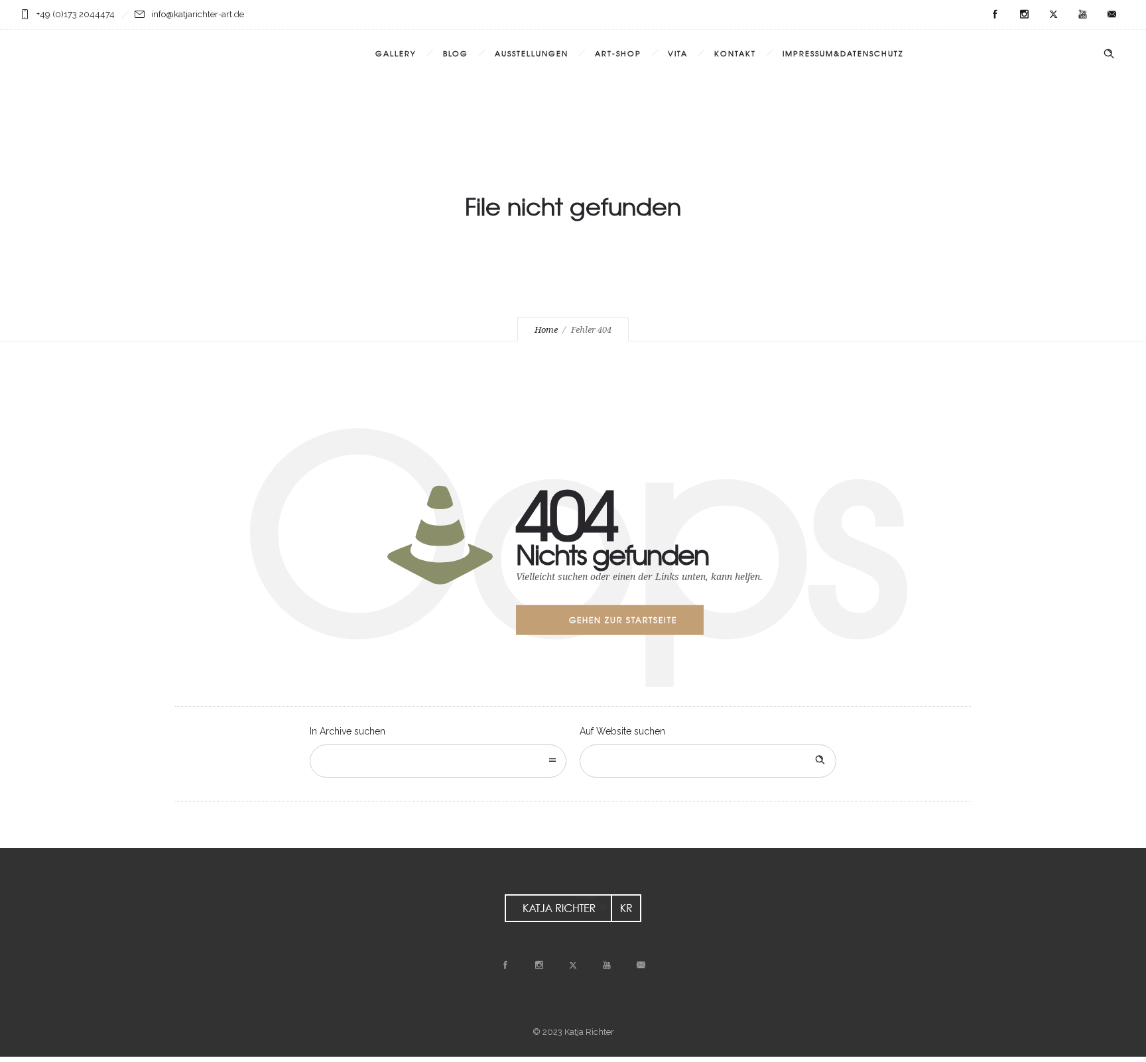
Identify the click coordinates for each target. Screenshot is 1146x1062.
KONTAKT (735, 53)
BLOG (455, 53)
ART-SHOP (618, 53)
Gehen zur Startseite (623, 620)
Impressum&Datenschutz (843, 53)
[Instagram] (1024, 14)
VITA (678, 53)
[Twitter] (1053, 14)
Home (546, 330)
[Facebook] (994, 14)
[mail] (1111, 14)
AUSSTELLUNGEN (531, 53)
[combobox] (438, 761)
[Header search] (1109, 53)
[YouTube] (1082, 14)
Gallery (395, 53)
